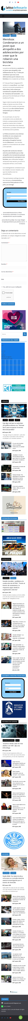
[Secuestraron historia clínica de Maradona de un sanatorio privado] (6, 946)
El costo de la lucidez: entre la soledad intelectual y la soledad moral (18, 446)
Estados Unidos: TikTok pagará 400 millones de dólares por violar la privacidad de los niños (18, 922)
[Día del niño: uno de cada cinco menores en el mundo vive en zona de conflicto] (6, 785)
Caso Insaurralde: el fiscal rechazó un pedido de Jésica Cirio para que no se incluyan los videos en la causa (19, 821)
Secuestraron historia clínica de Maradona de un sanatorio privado (18, 945)
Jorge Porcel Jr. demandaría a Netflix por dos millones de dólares (19, 763)
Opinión (5, 420)
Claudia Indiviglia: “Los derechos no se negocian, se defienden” (19, 636)
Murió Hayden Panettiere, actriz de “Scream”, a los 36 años (19, 773)
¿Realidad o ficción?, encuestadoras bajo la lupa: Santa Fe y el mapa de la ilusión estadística (19, 457)
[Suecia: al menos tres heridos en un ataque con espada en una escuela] (6, 979)
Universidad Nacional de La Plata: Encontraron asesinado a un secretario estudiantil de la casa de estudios (14, 214)
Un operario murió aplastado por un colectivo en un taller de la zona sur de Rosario (19, 956)
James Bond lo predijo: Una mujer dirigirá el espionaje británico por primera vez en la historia (13, 221)
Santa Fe (17, 420)
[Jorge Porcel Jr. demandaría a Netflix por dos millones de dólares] (6, 764)
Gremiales (13, 578)
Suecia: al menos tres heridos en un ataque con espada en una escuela (19, 978)
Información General (8, 740)
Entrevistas (6, 578)
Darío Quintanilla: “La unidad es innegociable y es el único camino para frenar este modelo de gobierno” (19, 648)
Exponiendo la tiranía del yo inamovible (19, 467)
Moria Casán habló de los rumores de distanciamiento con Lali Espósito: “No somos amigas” (19, 808)
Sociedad (13, 35)
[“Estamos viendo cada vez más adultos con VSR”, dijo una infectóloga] (14, 731)
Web (2, 279)
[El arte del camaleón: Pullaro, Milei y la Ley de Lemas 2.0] (6, 489)
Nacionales (6, 35)
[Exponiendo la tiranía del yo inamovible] (6, 468)
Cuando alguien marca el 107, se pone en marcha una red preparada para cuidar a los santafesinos (19, 910)
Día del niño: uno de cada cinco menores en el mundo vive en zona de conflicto (19, 784)
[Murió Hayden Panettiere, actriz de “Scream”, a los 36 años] (6, 774)
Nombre (4, 264)
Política (11, 420)
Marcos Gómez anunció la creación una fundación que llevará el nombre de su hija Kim (19, 899)
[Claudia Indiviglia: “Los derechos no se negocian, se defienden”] (6, 637)
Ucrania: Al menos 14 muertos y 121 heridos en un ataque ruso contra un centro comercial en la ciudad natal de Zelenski (19, 934)
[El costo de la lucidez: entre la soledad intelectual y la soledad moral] (6, 447)
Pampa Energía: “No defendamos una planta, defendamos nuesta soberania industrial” (19, 477)
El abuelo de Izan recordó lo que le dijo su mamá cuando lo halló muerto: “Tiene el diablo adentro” (19, 968)
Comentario (5, 243)
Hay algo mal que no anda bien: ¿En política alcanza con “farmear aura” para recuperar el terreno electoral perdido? (13, 426)
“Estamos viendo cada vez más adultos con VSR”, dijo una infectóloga (13, 746)
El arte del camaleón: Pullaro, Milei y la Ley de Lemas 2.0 (19, 488)
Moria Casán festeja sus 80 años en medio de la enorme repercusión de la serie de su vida (19, 795)
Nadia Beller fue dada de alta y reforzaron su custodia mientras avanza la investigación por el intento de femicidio (13, 879)
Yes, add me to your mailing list (12, 287)
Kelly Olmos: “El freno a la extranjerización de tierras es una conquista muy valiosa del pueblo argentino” (19, 625)
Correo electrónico (7, 272)
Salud (17, 740)
